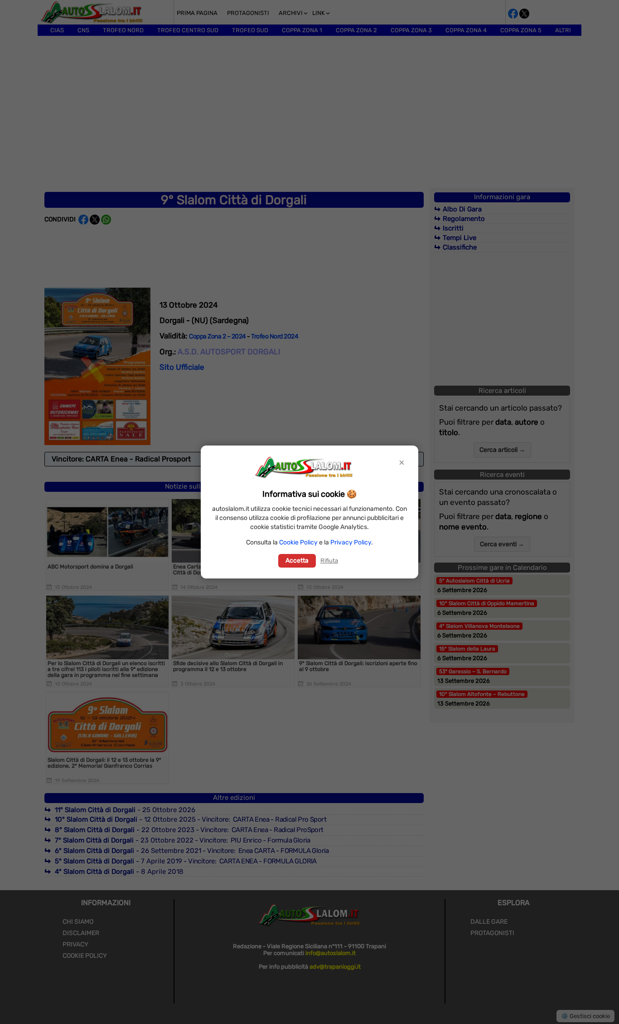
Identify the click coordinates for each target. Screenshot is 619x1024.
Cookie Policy (298, 542)
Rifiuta (329, 560)
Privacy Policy (350, 542)
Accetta (297, 560)
